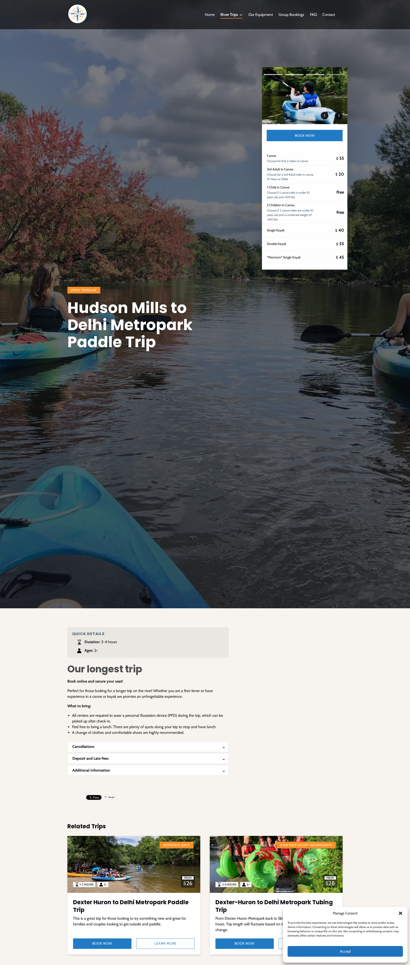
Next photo (339, 115)
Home (210, 14)
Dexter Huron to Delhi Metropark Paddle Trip (131, 906)
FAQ (313, 14)
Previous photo (324, 115)
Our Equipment (260, 14)
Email (111, 797)
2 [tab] (294, 74)
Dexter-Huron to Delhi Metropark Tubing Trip (274, 906)
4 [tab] (336, 74)
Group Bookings (291, 14)
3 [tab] (315, 74)
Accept (345, 951)
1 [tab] (273, 74)
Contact (328, 14)
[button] (400, 913)
